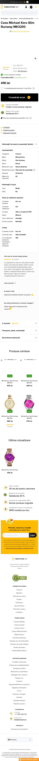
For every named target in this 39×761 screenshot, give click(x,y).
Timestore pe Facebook (19, 729)
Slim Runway (22, 71)
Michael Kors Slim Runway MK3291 (29, 417)
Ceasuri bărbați (19, 622)
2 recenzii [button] (6, 323)
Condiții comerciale (19, 662)
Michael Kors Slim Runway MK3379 (29, 382)
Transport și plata (19, 668)
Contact (19, 681)
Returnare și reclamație (19, 671)
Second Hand (19, 606)
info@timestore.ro (20, 719)
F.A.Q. (19, 691)
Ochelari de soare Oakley (19, 644)
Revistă (19, 697)
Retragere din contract (19, 675)
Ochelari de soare (19, 596)
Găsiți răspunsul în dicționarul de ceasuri (15, 308)
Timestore (5, 18)
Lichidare (19, 612)
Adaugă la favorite (9, 133)
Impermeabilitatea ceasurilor (19, 684)
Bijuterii (19, 593)
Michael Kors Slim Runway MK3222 (10, 417)
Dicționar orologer (19, 694)
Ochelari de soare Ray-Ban (19, 641)
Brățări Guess (19, 634)
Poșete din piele (19, 647)
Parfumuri (19, 602)
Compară (6, 127)
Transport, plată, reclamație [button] (13, 330)
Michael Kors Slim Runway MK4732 (10, 382)
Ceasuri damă (13, 18)
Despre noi (19, 678)
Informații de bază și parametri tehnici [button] (17, 144)
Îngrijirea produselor (19, 687)
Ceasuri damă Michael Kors (26, 18)
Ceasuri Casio (19, 628)
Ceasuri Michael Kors (19, 631)
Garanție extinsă (19, 700)
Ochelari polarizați (19, 638)
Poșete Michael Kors (19, 650)
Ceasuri (19, 590)
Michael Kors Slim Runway (10, 470)
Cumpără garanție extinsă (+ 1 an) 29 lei (21, 88)
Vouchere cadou (19, 609)
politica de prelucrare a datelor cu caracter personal (19, 548)
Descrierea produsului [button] (11, 337)
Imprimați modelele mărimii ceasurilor (17, 295)
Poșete (19, 599)
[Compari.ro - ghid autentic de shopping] (19, 581)
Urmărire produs (8, 130)
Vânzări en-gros (19, 704)
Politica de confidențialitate (19, 665)
